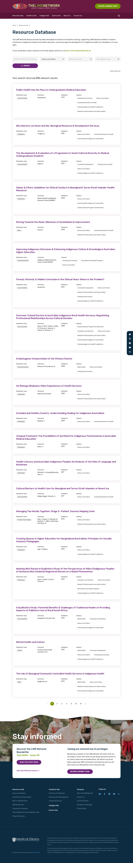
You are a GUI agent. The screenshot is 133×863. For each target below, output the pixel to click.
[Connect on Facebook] (104, 794)
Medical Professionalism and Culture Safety (91, 111)
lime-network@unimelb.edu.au (78, 51)
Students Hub (31, 16)
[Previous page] (85, 704)
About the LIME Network (85, 793)
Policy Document (22, 260)
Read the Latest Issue (29, 762)
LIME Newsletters (18, 805)
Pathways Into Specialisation (58, 797)
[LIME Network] (36, 6)
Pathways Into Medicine (57, 793)
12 (76, 704)
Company (80, 789)
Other (19, 682)
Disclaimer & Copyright (84, 805)
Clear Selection (115, 71)
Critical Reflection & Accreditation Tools (25, 812)
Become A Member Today (107, 6)
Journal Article (22, 98)
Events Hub (56, 16)
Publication (21, 134)
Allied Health (81, 367)
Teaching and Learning (84, 98)
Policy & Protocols (18, 816)
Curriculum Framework (20, 808)
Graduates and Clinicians (85, 331)
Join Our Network (82, 801)
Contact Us (78, 16)
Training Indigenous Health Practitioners (90, 107)
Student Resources (55, 801)
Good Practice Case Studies (21, 797)
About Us (67, 16)
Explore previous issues (27, 771)
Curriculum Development (85, 164)
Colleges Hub (44, 16)
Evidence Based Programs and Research (90, 207)
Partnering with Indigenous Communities (90, 138)
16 (81, 704)
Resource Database (19, 793)
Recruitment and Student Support (92, 260)
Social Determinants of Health (87, 102)
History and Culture (102, 98)
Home (14, 25)
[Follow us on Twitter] (99, 794)
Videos (19, 650)
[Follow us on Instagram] (109, 794)
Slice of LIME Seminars (19, 801)
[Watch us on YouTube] (114, 794)
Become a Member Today (80, 771)
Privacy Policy (81, 808)
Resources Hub (17, 16)
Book (19, 230)
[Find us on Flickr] (118, 794)
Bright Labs (36, 852)
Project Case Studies (24, 520)
